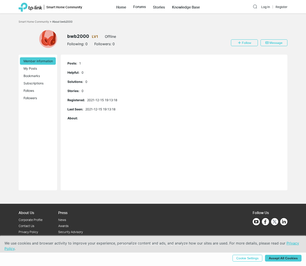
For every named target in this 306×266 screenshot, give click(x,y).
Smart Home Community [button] (64, 7)
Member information (38, 61)
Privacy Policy (28, 232)
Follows (29, 90)
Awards (63, 226)
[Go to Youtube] (256, 221)
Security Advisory (70, 232)
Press (62, 212)
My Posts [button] (30, 68)
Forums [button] (139, 7)
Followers (30, 98)
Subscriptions (33, 83)
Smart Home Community (34, 21)
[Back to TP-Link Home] (30, 6)
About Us (26, 212)
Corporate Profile (31, 220)
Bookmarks (32, 76)
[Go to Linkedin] (283, 221)
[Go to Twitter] (274, 222)
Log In (265, 7)
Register (281, 7)
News (62, 220)
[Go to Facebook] (265, 221)
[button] (121, 6)
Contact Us (26, 226)
